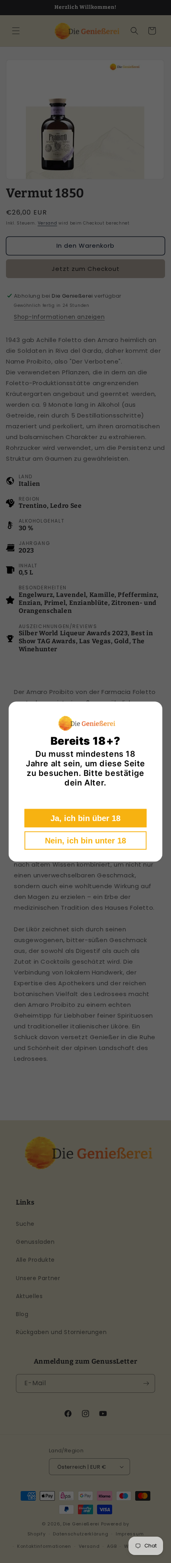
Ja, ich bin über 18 (85, 817)
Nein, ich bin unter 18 (85, 840)
